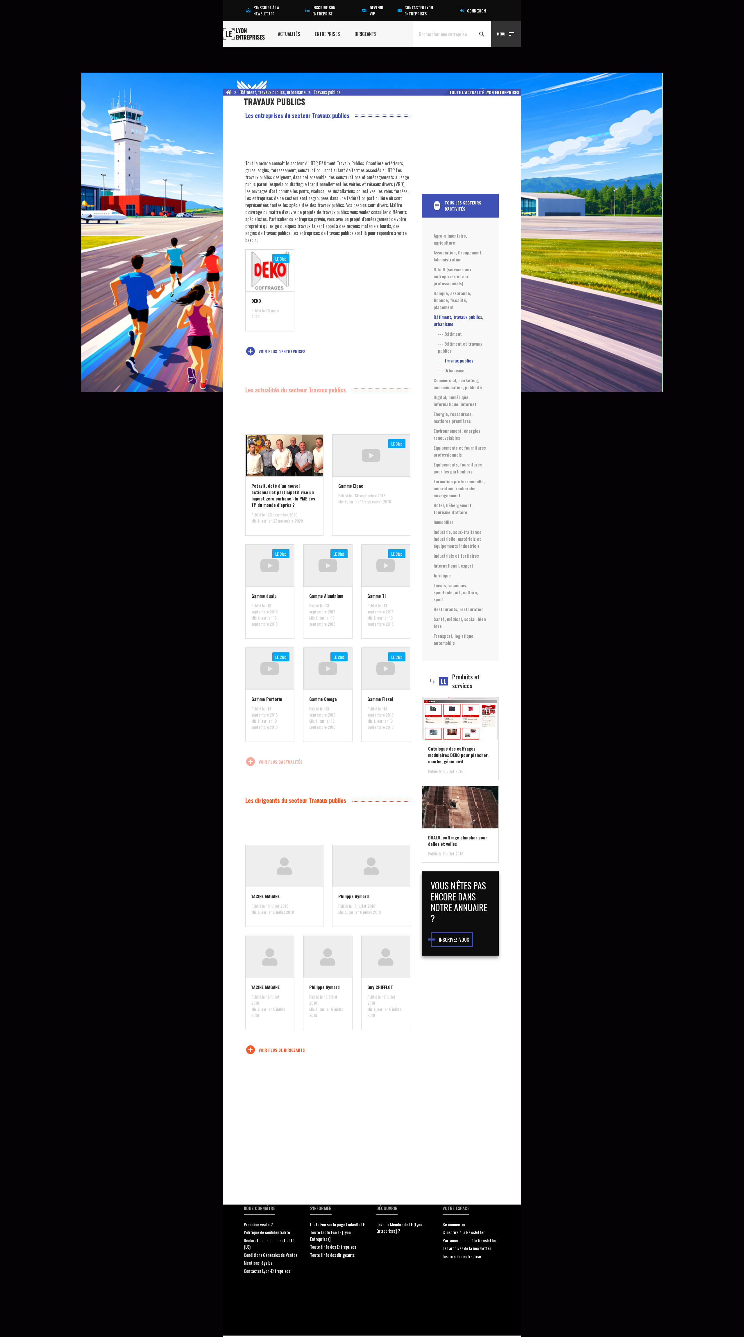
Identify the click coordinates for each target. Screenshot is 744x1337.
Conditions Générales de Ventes (270, 1255)
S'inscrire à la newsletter (266, 10)
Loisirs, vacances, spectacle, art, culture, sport (456, 592)
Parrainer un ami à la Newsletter (470, 1240)
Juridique (442, 575)
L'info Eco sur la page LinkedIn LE (337, 1224)
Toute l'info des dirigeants (332, 1255)
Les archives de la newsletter (467, 1248)
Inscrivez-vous (454, 939)
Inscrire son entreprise (323, 10)
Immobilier (443, 522)
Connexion (476, 11)
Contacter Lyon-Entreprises (267, 1271)
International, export (453, 565)
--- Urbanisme (451, 370)
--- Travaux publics (455, 360)
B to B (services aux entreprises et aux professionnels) (452, 276)
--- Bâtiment (450, 334)
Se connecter (454, 1224)
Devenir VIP (376, 10)
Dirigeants (366, 33)
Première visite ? (258, 1224)
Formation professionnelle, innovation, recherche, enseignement (459, 488)
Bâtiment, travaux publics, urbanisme (272, 92)
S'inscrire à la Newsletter (464, 1232)
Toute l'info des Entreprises (333, 1246)
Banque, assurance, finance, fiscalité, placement (452, 300)
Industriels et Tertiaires (456, 555)
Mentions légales (258, 1262)
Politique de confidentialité (267, 1232)
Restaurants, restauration (459, 609)
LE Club (281, 259)
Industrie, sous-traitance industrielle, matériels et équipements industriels (458, 539)
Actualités (289, 33)
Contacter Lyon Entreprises (419, 10)
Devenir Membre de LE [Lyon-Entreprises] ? (400, 1227)
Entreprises (327, 33)
